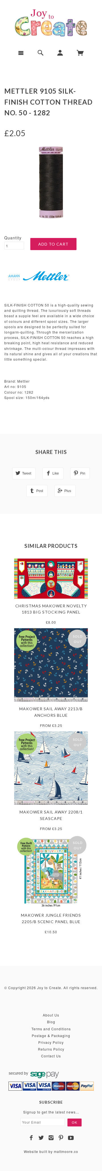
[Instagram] (51, 1138)
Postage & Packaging (51, 1035)
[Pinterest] (61, 1138)
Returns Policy (51, 1049)
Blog (51, 1021)
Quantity (13, 238)
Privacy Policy (51, 1042)
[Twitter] (41, 1138)
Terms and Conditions (51, 1028)
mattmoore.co (66, 1151)
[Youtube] (71, 1138)
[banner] (51, 22)
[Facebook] (31, 1138)
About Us (51, 1015)
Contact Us (51, 1055)
